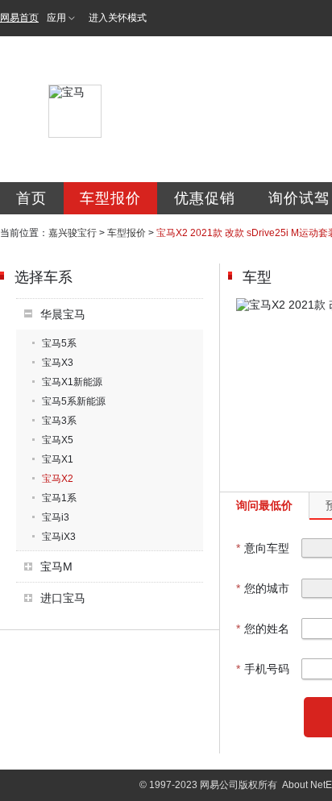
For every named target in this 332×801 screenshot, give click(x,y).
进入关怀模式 (118, 17)
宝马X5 (57, 440)
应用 (56, 17)
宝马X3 (57, 362)
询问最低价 (264, 505)
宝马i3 (55, 517)
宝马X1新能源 (72, 382)
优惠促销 (204, 198)
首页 (31, 198)
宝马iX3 (59, 536)
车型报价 (110, 198)
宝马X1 (57, 459)
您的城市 (262, 588)
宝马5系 (59, 343)
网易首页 (19, 17)
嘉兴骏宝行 (72, 233)
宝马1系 (59, 498)
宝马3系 (59, 420)
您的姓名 (262, 628)
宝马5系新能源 (74, 401)
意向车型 (262, 548)
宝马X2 (57, 478)
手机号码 (262, 668)
